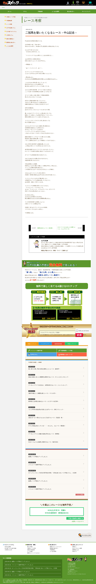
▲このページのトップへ (84, 535)
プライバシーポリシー (74, 568)
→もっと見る (79, 494)
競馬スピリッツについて (55, 546)
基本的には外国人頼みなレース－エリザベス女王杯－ (43, 400)
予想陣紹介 (52, 549)
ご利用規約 (71, 569)
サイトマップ (72, 572)
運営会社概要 (72, 563)
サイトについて (86, 11)
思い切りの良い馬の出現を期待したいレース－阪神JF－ (44, 368)
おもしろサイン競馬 (77, 548)
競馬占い (74, 546)
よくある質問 (55, 11)
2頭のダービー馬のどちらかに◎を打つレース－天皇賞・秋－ (46, 416)
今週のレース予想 (31, 548)
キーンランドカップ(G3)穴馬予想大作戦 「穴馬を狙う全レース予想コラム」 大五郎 (52, 472)
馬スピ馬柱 (30, 546)
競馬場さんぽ (75, 549)
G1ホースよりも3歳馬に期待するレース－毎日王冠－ (43, 441)
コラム (25, 11)
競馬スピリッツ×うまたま (33, 553)
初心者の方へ (70, 11)
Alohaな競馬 (8, 546)
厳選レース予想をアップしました (38, 456)
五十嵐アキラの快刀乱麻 (10, 548)
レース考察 (30, 551)
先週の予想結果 (31, 549)
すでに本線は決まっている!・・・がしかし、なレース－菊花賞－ (47, 424)
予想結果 (40, 11)
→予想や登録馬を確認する (75, 518)
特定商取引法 (72, 564)
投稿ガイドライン (73, 571)
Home (3, 7)
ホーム (9, 11)
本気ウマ (74, 551)
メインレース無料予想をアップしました (39, 464)
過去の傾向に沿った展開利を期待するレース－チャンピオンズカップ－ (48, 376)
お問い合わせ (72, 566)
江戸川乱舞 (44, 240)
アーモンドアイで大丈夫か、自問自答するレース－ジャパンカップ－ (48, 384)
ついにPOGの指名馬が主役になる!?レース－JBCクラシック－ (46, 408)
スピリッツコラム (9, 544)
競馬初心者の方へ (54, 548)
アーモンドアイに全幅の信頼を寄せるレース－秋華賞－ (44, 432)
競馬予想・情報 (31, 544)
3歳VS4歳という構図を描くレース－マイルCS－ (42, 392)
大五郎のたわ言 (8, 549)
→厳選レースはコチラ (77, 521)
